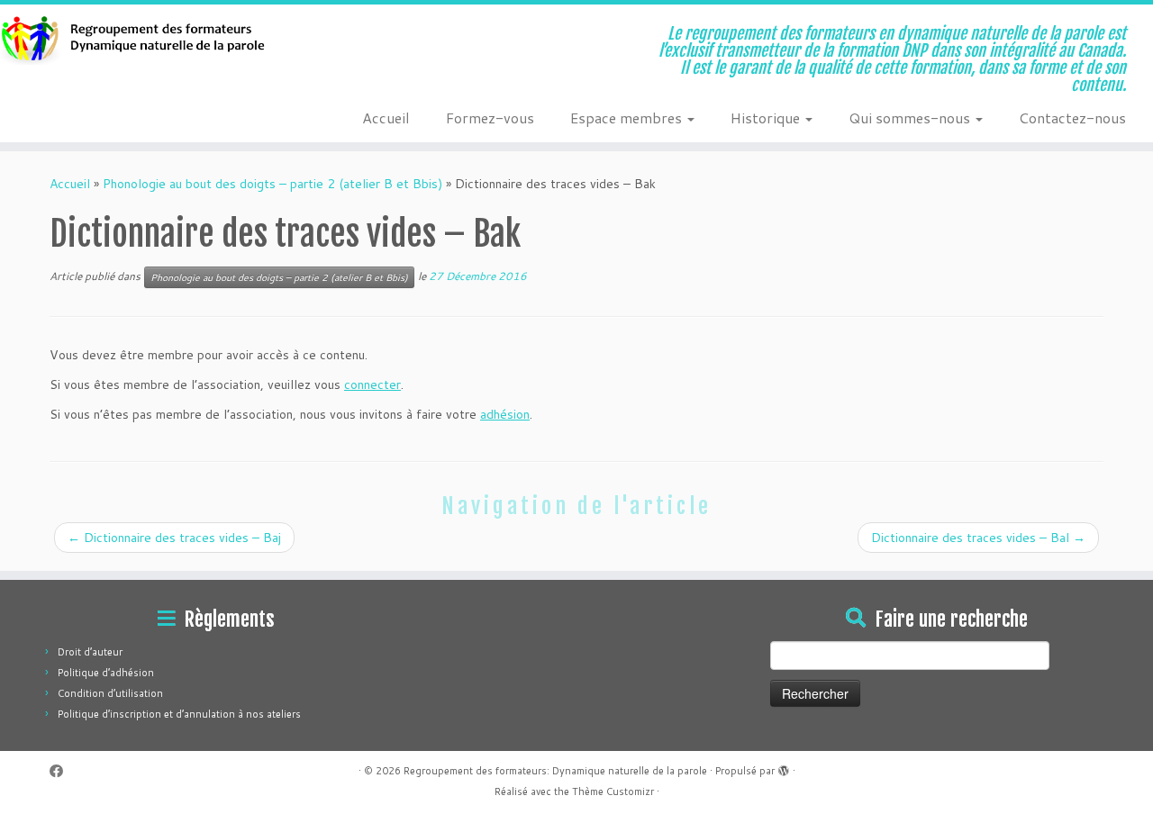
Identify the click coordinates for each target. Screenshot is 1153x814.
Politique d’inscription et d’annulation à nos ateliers (179, 714)
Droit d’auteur (90, 652)
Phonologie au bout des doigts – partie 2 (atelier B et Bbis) (272, 184)
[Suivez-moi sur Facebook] (62, 771)
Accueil (386, 117)
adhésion (505, 414)
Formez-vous (490, 117)
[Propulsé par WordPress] (783, 767)
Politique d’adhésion (106, 672)
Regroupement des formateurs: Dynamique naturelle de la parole (555, 771)
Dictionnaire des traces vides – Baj (174, 538)
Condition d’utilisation (110, 693)
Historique (767, 117)
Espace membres (627, 117)
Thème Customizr (613, 791)
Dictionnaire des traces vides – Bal (978, 538)
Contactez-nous (1072, 117)
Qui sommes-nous (911, 117)
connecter (372, 384)
